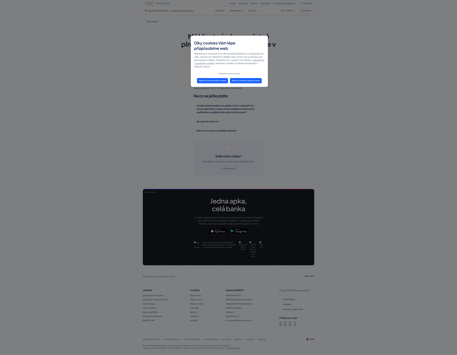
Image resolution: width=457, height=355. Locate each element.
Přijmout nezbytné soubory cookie (246, 81)
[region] (229, 61)
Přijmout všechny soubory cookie (212, 81)
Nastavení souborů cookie (229, 73)
